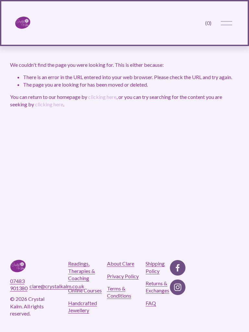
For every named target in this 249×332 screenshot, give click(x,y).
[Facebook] (177, 268)
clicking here (102, 97)
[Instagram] (177, 287)
